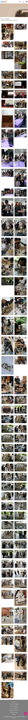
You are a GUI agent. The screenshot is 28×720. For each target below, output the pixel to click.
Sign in (23, 1)
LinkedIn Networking (14, 712)
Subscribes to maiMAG (14, 704)
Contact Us (14, 702)
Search (19, 1)
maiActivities (6, 18)
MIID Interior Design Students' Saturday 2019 (9, 20)
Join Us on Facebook (14, 708)
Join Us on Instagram (14, 706)
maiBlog (14, 714)
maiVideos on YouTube (14, 710)
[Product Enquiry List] (25, 713)
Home (2, 18)
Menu (26, 1)
